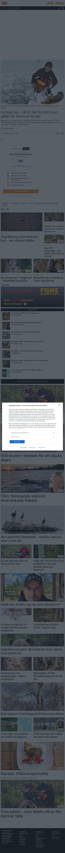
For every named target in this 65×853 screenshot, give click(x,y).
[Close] (59, 405)
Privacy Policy (41, 447)
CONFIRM (17, 441)
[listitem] (32, 433)
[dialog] (32, 427)
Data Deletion (23, 447)
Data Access (32, 447)
